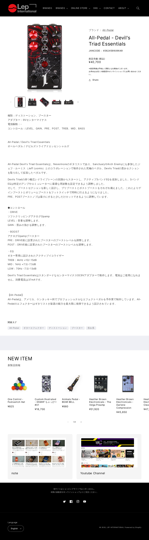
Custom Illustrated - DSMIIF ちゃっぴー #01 (46, 402)
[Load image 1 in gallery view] (20, 102)
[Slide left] (11, 102)
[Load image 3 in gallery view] (44, 102)
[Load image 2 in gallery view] (32, 102)
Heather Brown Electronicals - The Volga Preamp (100, 402)
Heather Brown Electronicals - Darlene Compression (125, 403)
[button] (61, 8)
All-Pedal (108, 30)
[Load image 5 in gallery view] (68, 102)
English (14, 528)
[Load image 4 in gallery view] (56, 102)
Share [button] (95, 80)
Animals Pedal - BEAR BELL (71, 401)
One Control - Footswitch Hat (16, 401)
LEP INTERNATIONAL (115, 527)
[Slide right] (78, 102)
